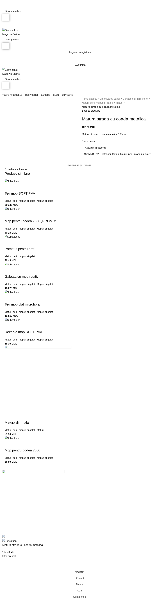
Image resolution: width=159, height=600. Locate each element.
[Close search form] (4, 4)
